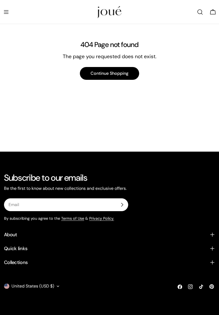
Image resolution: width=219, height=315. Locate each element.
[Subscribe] (122, 204)
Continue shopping (109, 73)
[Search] (200, 12)
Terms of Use (72, 218)
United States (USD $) (32, 286)
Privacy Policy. (101, 218)
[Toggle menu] (6, 12)
